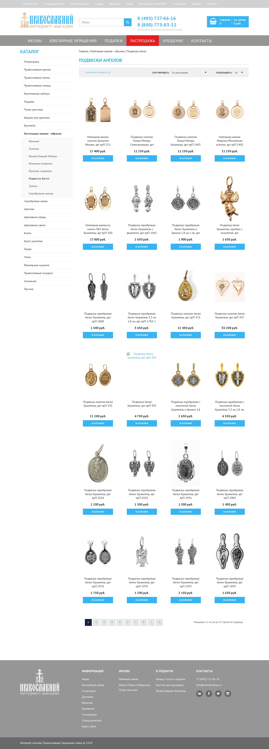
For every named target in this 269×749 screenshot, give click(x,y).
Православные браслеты (171, 691)
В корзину (98, 158)
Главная (83, 51)
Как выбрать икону (93, 685)
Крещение (88, 708)
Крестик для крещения (170, 685)
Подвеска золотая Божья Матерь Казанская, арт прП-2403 (186, 140)
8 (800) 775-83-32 (156, 25)
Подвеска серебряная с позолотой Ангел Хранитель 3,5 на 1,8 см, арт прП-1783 (229, 407)
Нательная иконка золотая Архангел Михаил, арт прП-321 (98, 140)
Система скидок (79, 4)
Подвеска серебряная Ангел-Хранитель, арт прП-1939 (229, 582)
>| (159, 622)
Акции (85, 679)
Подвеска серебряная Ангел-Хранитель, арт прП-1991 (185, 494)
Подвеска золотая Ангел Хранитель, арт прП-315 (186, 315)
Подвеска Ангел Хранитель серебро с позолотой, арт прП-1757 (230, 231)
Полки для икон (128, 690)
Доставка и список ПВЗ (152, 4)
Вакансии (87, 702)
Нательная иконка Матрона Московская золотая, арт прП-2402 (229, 140)
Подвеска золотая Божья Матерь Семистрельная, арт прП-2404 (142, 142)
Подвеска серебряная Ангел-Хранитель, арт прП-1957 (185, 582)
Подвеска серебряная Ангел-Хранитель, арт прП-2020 (141, 494)
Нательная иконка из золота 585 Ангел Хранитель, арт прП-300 (97, 229)
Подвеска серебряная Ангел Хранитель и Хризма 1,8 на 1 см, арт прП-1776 (186, 231)
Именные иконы (128, 679)
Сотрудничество (54, 4)
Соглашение (89, 714)
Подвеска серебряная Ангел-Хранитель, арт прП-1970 (141, 582)
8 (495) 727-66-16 (156, 18)
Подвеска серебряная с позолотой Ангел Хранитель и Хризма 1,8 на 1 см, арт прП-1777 (185, 407)
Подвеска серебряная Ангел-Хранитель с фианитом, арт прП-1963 (142, 229)
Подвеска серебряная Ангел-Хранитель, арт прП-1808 (97, 317)
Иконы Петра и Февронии (134, 685)
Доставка (87, 697)
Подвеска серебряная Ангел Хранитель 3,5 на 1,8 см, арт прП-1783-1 (142, 317)
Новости (212, 4)
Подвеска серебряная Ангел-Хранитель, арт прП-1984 (229, 494)
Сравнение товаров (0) (98, 72)
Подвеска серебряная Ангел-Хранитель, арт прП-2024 (97, 494)
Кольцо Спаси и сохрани (170, 679)
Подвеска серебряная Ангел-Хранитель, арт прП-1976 (97, 582)
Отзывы (196, 4)
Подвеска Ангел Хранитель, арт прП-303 (141, 404)
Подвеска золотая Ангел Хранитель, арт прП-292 (98, 404)
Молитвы (114, 4)
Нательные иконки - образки (107, 51)
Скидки (99, 4)
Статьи (129, 4)
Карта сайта (89, 726)
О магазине (179, 4)
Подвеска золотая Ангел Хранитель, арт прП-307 (230, 315)
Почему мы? (30, 4)
